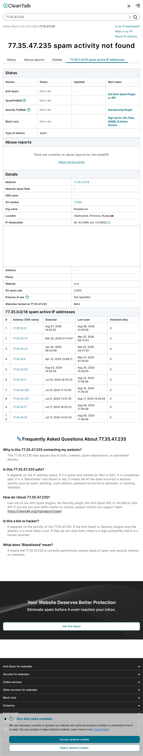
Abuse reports (34, 60)
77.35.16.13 (20, 328)
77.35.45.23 (20, 348)
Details (57, 60)
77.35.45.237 (21, 398)
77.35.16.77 (20, 406)
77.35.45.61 (20, 417)
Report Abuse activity (71, 162)
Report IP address (126, 36)
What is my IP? (124, 31)
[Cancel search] (129, 6)
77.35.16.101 (20, 369)
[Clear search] (130, 17)
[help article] (25, 100)
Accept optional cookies (74, 739)
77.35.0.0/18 (81, 182)
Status (11, 60)
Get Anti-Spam (72, 626)
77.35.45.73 (20, 338)
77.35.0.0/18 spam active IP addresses (97, 60)
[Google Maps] (109, 222)
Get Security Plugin (120, 109)
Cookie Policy (101, 729)
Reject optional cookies (74, 747)
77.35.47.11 (19, 379)
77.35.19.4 (19, 359)
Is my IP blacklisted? (127, 26)
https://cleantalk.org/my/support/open (34, 511)
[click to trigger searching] (135, 17)
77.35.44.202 (21, 390)
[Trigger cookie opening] (5, 719)
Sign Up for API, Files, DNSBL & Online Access (121, 121)
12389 (78, 202)
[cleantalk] (17, 5)
